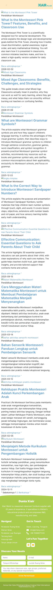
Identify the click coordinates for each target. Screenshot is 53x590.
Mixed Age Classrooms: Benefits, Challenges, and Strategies (25, 81)
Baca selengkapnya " (11, 66)
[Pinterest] (28, 545)
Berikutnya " (24, 492)
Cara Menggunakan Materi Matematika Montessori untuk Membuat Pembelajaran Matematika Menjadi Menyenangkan (23, 294)
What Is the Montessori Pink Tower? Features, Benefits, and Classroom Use (24, 23)
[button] (6, 5)
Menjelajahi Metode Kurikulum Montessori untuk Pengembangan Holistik (23, 450)
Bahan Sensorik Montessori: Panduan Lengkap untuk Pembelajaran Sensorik (22, 348)
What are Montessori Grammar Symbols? (24, 122)
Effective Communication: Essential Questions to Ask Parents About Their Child (21, 243)
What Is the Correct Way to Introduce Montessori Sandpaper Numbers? (26, 189)
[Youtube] (33, 545)
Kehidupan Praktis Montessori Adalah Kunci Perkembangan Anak (23, 393)
